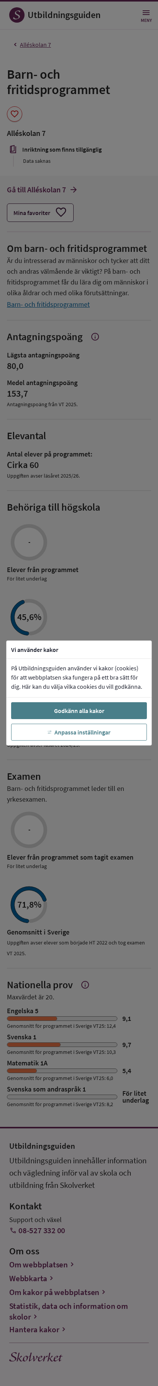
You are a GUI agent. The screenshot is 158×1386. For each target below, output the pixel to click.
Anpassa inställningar (82, 732)
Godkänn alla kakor (79, 711)
